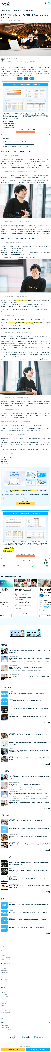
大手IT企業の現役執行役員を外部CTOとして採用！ (17, 146)
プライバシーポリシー (6, 957)
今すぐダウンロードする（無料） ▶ (25, 132)
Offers (5, 490)
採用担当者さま (4, 987)
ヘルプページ (4, 981)
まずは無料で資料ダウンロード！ (12, 1049)
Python (48, 606)
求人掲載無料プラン (5, 1010)
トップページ (4, 953)
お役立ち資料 (4, 994)
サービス (2, 950)
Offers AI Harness (5, 972)
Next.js (45, 606)
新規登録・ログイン (5, 965)
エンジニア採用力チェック (7, 1012)
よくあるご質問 (5, 996)
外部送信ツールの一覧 (6, 959)
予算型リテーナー (5, 1005)
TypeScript (3, 606)
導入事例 (3, 992)
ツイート (19, 78)
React (20, 605)
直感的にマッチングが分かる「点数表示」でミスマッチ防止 (19, 144)
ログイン (3, 990)
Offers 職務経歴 (5, 970)
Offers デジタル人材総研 (6, 1029)
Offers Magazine (5, 1025)
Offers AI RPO (4, 1003)
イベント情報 (4, 979)
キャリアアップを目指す (5, 963)
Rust (50, 607)
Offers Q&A (4, 977)
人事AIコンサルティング (6, 1008)
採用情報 (27, 1046)
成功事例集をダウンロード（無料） (38, 1049)
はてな (31, 78)
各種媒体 (2, 1022)
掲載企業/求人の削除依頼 (6, 983)
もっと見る (45, 722)
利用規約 (3, 955)
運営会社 (21, 1046)
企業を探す (4, 974)
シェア (26, 78)
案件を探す (4, 968)
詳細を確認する (26, 613)
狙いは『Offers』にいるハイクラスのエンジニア (16, 141)
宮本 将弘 (6, 59)
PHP (7, 606)
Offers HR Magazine (5, 1027)
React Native (28, 605)
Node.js (9, 606)
